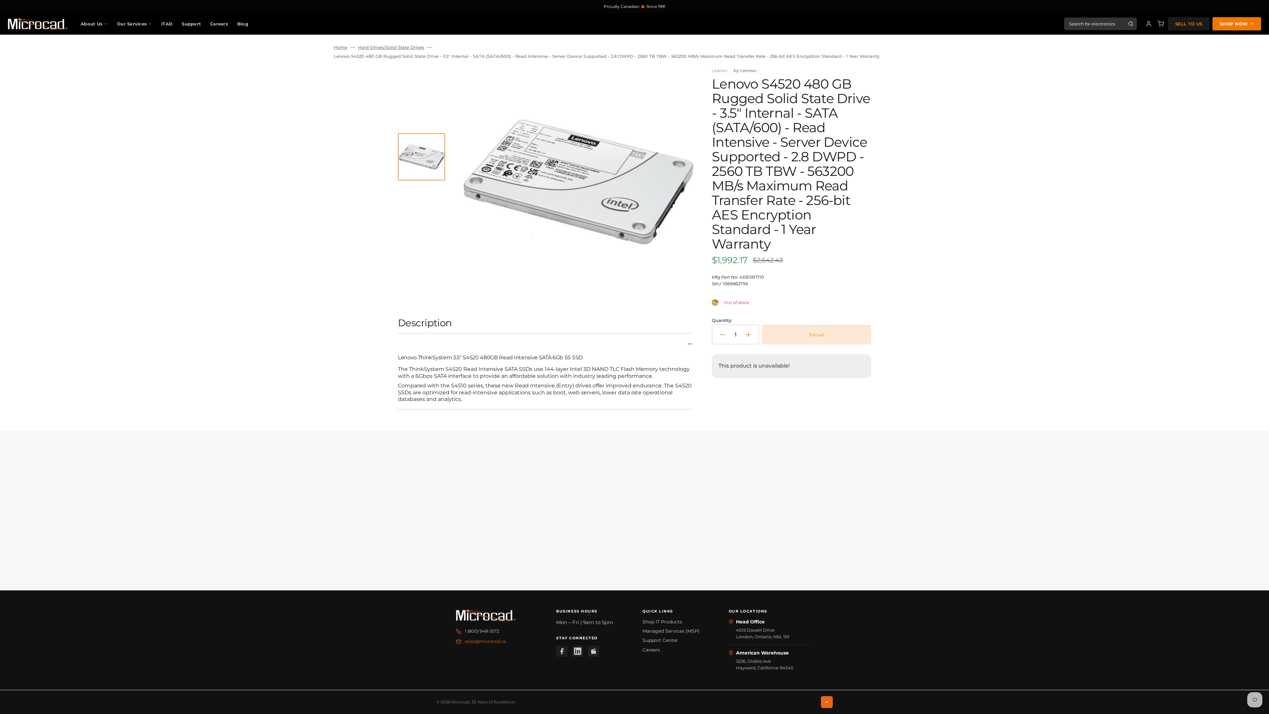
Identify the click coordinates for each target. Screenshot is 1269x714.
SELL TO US (1189, 23)
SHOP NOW (1234, 23)
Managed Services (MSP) (671, 631)
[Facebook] (561, 651)
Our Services (132, 23)
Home (340, 47)
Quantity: (722, 320)
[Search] (1131, 23)
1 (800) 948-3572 (482, 631)
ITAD (167, 23)
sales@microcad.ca (485, 641)
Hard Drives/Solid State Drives (391, 47)
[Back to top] (827, 702)
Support (191, 23)
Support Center (660, 640)
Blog (242, 23)
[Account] (1148, 23)
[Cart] (1160, 23)
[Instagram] (593, 651)
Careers (219, 23)
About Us (91, 23)
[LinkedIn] (577, 651)
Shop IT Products (662, 622)
